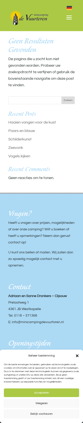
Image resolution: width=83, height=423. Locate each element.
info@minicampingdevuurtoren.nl (38, 322)
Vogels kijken (19, 156)
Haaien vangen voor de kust (32, 122)
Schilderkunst (20, 139)
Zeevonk (15, 148)
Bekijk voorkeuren (41, 413)
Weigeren (42, 403)
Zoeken (68, 100)
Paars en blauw (21, 131)
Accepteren (41, 392)
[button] (77, 356)
